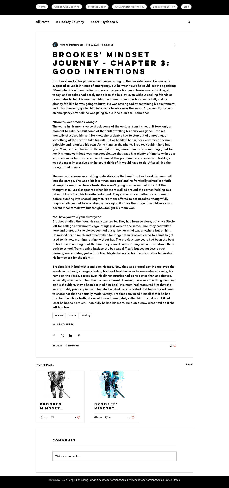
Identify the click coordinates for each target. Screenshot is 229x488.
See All (189, 364)
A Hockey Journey (70, 22)
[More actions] (175, 45)
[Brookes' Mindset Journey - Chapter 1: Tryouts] (114, 384)
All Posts (42, 22)
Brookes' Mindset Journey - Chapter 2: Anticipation (56, 406)
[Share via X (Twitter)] (62, 335)
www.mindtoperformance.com (146, 479)
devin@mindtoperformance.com (108, 479)
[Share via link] (78, 335)
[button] (189, 21)
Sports (72, 315)
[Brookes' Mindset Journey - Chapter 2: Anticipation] (60, 384)
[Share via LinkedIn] (70, 335)
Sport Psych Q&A (104, 22)
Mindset (59, 315)
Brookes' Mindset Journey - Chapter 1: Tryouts (107, 406)
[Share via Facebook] (54, 335)
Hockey (86, 315)
